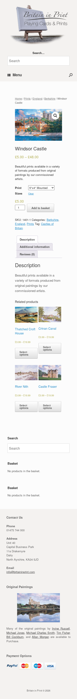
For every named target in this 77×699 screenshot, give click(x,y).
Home (18, 98)
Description (27, 239)
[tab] (27, 239)
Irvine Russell (61, 628)
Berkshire (49, 98)
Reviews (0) (27, 254)
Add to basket (40, 208)
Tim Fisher (63, 633)
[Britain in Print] (38, 23)
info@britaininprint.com (20, 572)
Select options (23, 353)
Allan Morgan (40, 637)
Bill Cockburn (15, 637)
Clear (31, 193)
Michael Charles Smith (40, 633)
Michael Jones (15, 633)
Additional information (35, 247)
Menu (17, 74)
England (37, 98)
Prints (27, 98)
